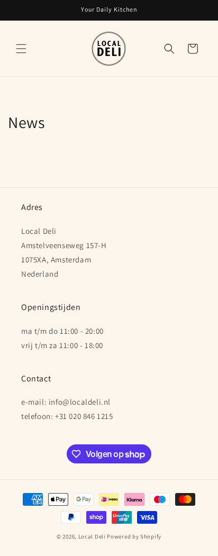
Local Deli (92, 536)
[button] (21, 48)
